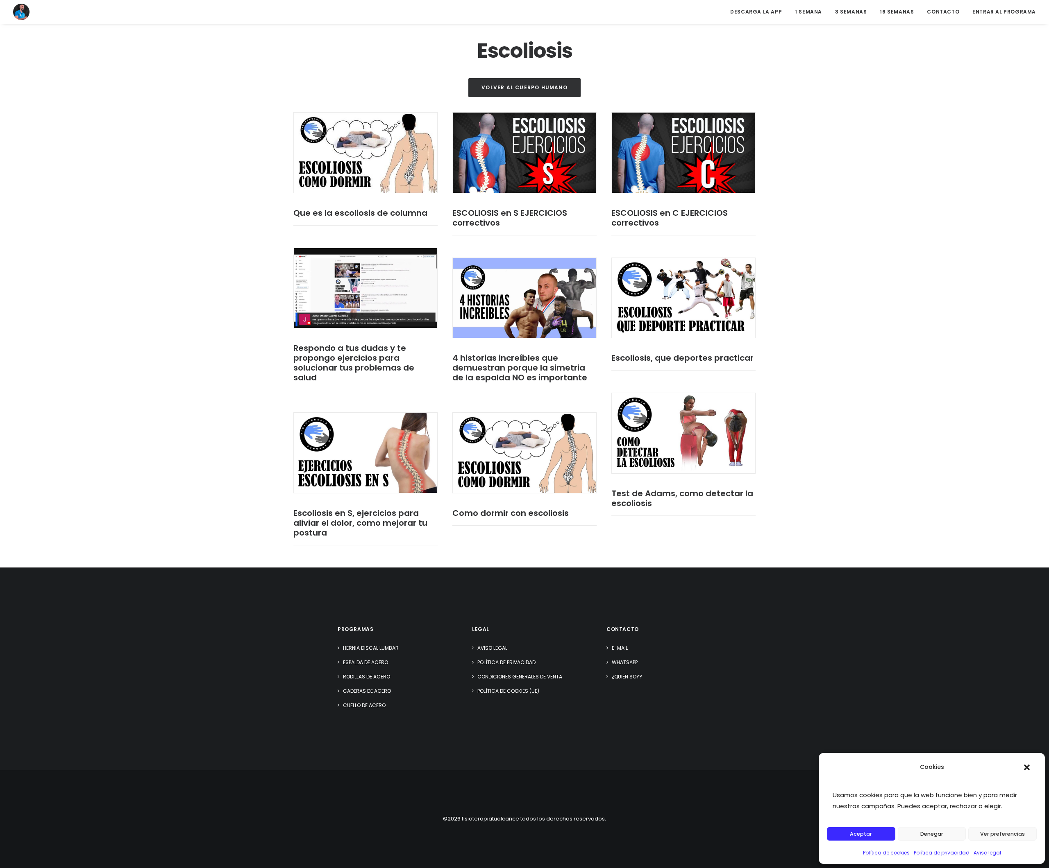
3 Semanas (851, 11)
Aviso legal (987, 852)
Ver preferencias (1002, 833)
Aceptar (861, 833)
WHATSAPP (625, 662)
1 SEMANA (808, 11)
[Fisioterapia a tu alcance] (21, 12)
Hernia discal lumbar (371, 647)
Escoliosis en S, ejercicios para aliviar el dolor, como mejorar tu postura (360, 522)
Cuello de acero (364, 705)
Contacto (943, 11)
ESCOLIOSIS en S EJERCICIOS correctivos (509, 217)
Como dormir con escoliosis (510, 513)
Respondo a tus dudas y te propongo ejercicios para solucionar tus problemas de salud (353, 362)
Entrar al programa (1004, 11)
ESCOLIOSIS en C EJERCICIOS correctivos (669, 217)
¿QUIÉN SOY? (627, 676)
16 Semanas (897, 11)
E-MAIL (620, 647)
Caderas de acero (367, 690)
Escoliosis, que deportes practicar (682, 358)
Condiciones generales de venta (519, 676)
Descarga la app (756, 11)
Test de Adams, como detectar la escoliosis (682, 498)
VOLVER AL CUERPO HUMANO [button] (524, 87)
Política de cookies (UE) (508, 690)
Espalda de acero (365, 662)
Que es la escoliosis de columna (360, 213)
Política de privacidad (942, 852)
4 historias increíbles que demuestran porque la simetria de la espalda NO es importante (519, 367)
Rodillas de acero (366, 676)
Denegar (931, 833)
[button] (1027, 767)
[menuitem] (759, 12)
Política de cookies (886, 852)
